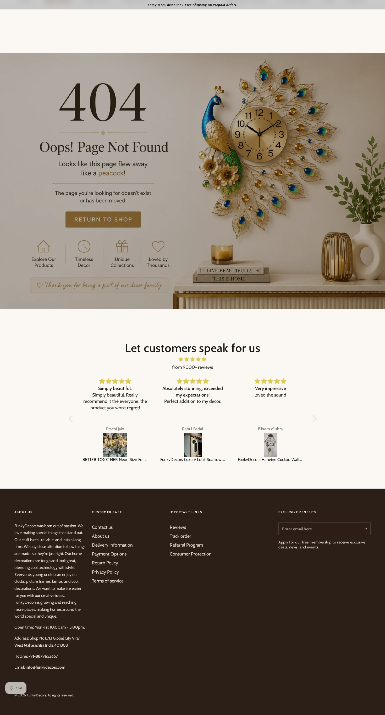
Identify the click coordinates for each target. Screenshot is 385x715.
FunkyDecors (36, 695)
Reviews (178, 527)
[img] (192, 359)
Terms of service (108, 581)
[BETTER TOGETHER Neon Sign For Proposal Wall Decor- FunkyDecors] (115, 445)
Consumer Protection (191, 554)
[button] (71, 418)
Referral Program (186, 545)
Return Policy (105, 562)
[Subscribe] (367, 528)
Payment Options (109, 554)
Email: (39, 667)
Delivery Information (112, 545)
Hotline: (36, 656)
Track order (180, 536)
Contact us (102, 527)
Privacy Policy (105, 572)
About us (100, 536)
